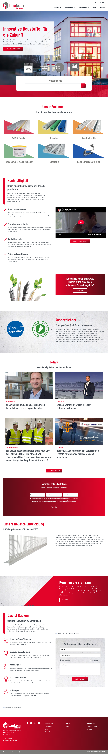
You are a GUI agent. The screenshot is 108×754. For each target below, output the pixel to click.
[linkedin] (35, 723)
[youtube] (31, 723)
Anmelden (54, 507)
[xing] (39, 723)
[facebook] (28, 723)
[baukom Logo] (13, 2)
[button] (4, 329)
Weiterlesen (28, 391)
